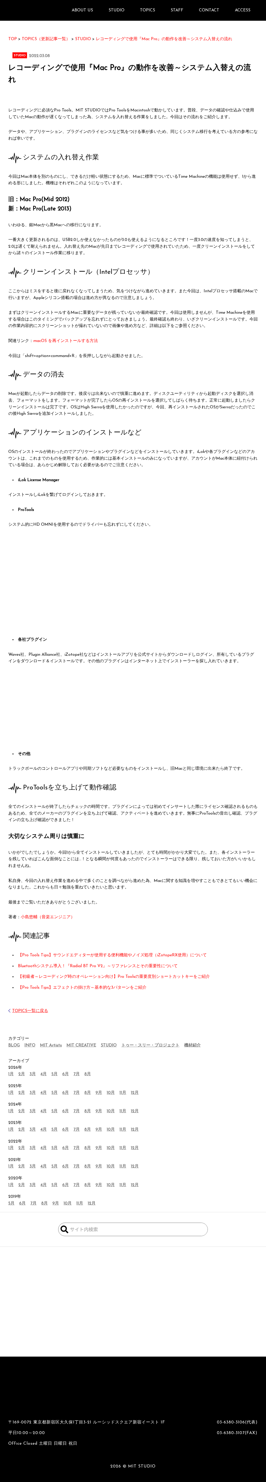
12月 (135, 1093)
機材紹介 (192, 1045)
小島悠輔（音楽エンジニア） (48, 917)
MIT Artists (51, 1045)
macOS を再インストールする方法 (65, 341)
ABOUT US (82, 10)
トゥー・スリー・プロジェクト (150, 1045)
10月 (111, 1093)
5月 (54, 1074)
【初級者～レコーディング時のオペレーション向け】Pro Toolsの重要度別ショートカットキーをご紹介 (114, 977)
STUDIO (109, 1045)
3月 (33, 1074)
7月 (77, 1074)
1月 (11, 1074)
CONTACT (209, 10)
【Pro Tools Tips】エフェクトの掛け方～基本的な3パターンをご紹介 (82, 988)
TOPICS (147, 10)
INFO (29, 1045)
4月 (44, 1074)
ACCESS (242, 10)
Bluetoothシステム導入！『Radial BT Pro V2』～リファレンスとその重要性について (98, 966)
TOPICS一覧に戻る (30, 1011)
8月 (87, 1074)
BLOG (14, 1045)
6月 (65, 1074)
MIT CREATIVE (81, 1045)
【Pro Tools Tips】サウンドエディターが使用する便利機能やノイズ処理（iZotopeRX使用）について (112, 955)
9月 (99, 1093)
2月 (21, 1074)
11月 (122, 1093)
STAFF (177, 10)
